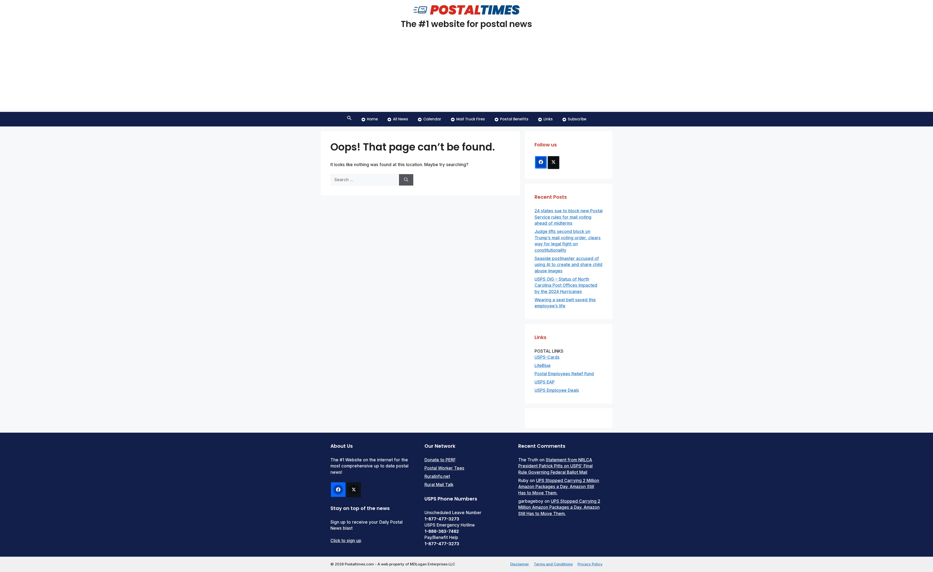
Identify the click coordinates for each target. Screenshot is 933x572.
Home (372, 119)
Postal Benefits (514, 119)
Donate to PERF (440, 459)
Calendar (432, 119)
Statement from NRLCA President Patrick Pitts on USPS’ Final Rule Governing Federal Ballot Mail (555, 466)
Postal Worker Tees (444, 468)
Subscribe (577, 119)
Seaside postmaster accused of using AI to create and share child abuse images (568, 264)
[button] (349, 119)
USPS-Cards (547, 357)
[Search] (406, 180)
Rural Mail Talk (438, 484)
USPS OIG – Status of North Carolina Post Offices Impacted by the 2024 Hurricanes (566, 285)
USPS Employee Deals (557, 390)
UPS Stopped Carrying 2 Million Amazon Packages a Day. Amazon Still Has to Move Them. (558, 486)
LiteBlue (543, 365)
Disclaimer (519, 564)
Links (548, 119)
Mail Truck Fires (470, 119)
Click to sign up (345, 540)
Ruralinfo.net (437, 476)
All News (400, 119)
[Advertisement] (466, 75)
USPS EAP (545, 382)
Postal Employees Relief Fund (564, 373)
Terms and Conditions (553, 564)
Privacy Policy (590, 564)
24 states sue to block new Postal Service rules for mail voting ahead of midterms (569, 217)
